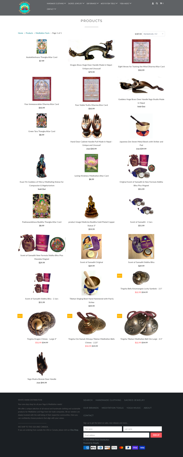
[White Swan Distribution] (31, 8)
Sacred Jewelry (75, 3)
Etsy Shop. (74, 430)
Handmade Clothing (55, 3)
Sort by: (138, 34)
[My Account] (153, 3)
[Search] (157, 3)
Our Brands (92, 3)
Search (88, 400)
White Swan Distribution (99, 440)
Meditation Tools (108, 3)
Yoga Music (125, 3)
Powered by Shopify (91, 443)
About (148, 408)
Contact (50, 9)
